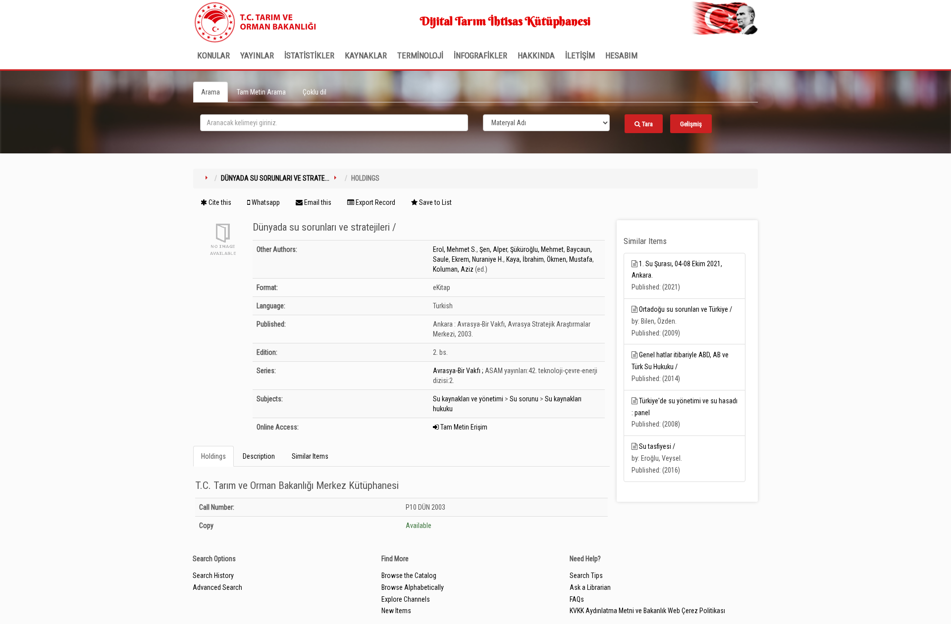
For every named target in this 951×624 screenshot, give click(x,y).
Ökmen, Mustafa (569, 259)
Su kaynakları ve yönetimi (468, 399)
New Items (396, 611)
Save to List (435, 202)
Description (259, 456)
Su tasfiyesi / (657, 446)
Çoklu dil (314, 92)
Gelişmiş (691, 124)
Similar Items (310, 456)
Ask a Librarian (590, 587)
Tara (646, 124)
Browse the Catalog (408, 575)
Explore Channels (405, 599)
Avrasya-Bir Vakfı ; (458, 371)
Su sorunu (524, 399)
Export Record (374, 202)
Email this (317, 202)
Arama (210, 92)
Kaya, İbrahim (525, 259)
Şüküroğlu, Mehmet (537, 249)
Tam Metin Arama (261, 92)
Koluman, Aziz (453, 269)
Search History (213, 575)
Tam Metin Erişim (463, 427)
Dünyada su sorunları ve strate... (275, 178)
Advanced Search (217, 587)
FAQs (577, 599)
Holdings (213, 456)
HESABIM (621, 55)
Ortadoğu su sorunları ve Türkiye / (685, 309)
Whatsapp (265, 202)
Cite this (219, 202)
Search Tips (586, 575)
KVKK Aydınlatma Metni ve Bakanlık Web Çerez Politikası (647, 611)
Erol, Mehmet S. (454, 249)
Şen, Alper (493, 249)
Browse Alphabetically (412, 587)
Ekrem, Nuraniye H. (477, 259)
